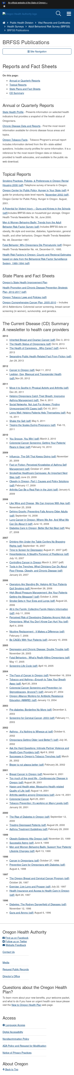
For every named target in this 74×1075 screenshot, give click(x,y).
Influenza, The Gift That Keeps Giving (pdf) (32, 456)
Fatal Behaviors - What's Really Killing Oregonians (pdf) (39, 657)
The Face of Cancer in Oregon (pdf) (29, 675)
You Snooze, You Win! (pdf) (24, 438)
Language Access (15, 1025)
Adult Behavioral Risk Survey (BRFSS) (49, 26)
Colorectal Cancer (19, 799)
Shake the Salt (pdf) (20, 421)
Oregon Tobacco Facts (15, 139)
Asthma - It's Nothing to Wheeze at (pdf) (31, 731)
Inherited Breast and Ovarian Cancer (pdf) (32, 339)
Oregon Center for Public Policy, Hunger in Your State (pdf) (35, 190)
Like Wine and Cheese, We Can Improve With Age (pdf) (39, 503)
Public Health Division (21, 22)
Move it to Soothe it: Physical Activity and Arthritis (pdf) (39, 387)
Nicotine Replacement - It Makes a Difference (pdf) (37, 631)
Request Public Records (16, 969)
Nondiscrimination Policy (16, 1039)
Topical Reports (18, 84)
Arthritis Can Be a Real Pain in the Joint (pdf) (33, 489)
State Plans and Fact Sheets (24, 89)
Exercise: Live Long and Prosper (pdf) (30, 886)
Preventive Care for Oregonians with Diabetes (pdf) (37, 864)
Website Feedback (16, 945)
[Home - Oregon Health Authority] (4, 22)
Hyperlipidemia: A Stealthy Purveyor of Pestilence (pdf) (39, 554)
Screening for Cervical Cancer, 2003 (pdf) (32, 718)
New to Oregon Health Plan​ (26, 1005)
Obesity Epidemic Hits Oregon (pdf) (28, 838)
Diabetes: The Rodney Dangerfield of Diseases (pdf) (37, 904)
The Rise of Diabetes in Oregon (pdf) (29, 816)
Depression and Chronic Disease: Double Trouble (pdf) (39, 649)
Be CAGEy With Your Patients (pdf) (28, 639)
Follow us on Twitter (16, 941)
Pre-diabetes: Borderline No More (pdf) (30, 709)
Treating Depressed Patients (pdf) (27, 825)
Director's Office (11, 976)
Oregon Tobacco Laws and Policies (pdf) (25, 297)
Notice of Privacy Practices (17, 1052)
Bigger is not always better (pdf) (26, 764)
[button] (4, 6)
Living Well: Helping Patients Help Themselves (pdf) (37, 412)
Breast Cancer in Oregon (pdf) (26, 774)
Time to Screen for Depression (26, 550)
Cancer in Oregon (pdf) (22, 370)
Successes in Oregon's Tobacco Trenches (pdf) (35, 756)
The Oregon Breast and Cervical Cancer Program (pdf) (39, 878)
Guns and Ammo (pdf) (21, 912)
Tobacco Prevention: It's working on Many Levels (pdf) (38, 803)
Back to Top (11, 1069)
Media (6, 962)
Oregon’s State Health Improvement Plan (25, 282)
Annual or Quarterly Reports (24, 80)
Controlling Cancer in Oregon (25, 562)
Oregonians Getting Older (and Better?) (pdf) (34, 739)
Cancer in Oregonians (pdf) (24, 860)
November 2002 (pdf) (57, 194)
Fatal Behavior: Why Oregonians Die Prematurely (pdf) (32, 245)
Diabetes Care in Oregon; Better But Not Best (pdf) (37, 528)
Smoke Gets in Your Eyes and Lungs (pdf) (32, 600)
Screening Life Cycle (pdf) (23, 665)
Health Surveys (15, 26)
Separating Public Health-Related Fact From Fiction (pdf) (40, 356)
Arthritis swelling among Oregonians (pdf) (32, 794)
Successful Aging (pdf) (21, 842)
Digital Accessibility (13, 1032)
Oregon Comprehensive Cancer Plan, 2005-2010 (29, 302)
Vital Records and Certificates (54, 22)
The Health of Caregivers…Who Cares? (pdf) (34, 348)
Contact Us (9, 952)
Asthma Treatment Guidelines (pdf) (28, 829)
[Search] (58, 13)
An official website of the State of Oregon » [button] (27, 2)
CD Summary (16, 93)
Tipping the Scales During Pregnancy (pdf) (32, 425)
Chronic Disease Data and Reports (21, 126)
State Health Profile (13, 112)
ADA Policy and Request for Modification (24, 1045)
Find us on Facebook (16, 937)
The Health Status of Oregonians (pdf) (30, 344)
